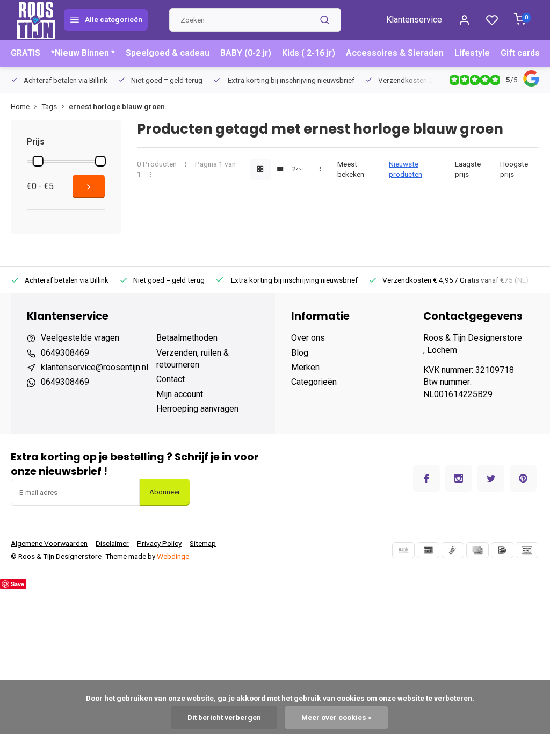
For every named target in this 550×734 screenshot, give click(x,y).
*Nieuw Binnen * (83, 53)
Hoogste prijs (514, 169)
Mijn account (179, 394)
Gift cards (520, 53)
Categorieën (314, 382)
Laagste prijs (468, 169)
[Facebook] (426, 478)
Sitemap (203, 543)
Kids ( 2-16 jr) (308, 53)
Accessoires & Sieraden (395, 53)
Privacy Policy (159, 543)
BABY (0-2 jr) (245, 53)
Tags (49, 106)
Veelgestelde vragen (80, 338)
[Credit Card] (477, 550)
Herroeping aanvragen (197, 409)
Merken (305, 367)
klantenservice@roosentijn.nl (94, 367)
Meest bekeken (350, 169)
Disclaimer (112, 543)
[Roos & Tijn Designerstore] (36, 20)
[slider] (38, 161)
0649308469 (65, 353)
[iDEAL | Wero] (502, 550)
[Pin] (428, 550)
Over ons (308, 338)
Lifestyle (472, 53)
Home (20, 106)
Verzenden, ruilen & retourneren (192, 359)
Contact (170, 379)
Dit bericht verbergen (224, 717)
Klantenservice (414, 20)
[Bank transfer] (403, 550)
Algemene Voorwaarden (49, 543)
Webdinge (173, 556)
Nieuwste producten (405, 169)
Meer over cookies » (336, 717)
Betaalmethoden (187, 338)
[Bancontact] (527, 550)
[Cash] (453, 550)
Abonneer (164, 492)
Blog (299, 353)
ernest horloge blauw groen (117, 106)
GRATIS (25, 53)
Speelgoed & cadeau (167, 53)
